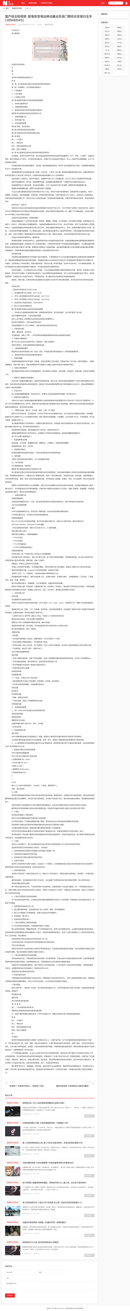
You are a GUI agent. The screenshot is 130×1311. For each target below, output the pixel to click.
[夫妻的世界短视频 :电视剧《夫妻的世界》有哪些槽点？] (12, 1231)
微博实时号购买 (46, 3)
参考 (107, 61)
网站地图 (69, 1308)
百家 (107, 35)
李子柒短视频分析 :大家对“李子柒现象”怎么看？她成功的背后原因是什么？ (52, 1203)
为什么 (107, 73)
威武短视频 (33, 3)
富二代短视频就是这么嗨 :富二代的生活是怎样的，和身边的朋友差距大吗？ (53, 1143)
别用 (119, 31)
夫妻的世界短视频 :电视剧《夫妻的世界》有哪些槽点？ (44, 1222)
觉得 (107, 58)
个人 (107, 50)
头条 (119, 39)
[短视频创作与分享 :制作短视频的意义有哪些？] (12, 1251)
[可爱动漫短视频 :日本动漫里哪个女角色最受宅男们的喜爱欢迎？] (12, 1171)
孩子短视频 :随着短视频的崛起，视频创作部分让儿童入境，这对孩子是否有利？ (54, 1183)
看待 (119, 50)
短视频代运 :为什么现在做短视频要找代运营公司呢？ (44, 1103)
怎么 (107, 31)
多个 (119, 42)
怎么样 (107, 65)
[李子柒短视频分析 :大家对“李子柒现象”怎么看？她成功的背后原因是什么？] (12, 1211)
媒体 (119, 46)
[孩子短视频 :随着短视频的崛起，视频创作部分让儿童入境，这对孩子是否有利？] (12, 1191)
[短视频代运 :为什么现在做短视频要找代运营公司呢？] (12, 1111)
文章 (119, 61)
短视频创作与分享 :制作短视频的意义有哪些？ (41, 1242)
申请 (119, 27)
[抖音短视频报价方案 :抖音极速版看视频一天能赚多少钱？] (12, 1131)
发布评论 (10, 1295)
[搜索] (121, 3)
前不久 (107, 54)
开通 (107, 69)
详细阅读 (88, 1116)
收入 (119, 65)
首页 (23, 3)
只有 (119, 69)
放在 (107, 42)
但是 (119, 54)
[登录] (126, 3)
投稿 (102, 3)
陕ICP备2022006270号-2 (59, 1308)
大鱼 (107, 27)
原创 (119, 35)
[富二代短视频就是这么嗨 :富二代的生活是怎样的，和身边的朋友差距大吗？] (12, 1151)
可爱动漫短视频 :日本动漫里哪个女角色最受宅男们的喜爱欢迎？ (48, 1163)
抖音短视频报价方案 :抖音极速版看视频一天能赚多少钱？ (45, 1123)
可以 (107, 46)
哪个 (119, 58)
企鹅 (107, 39)
